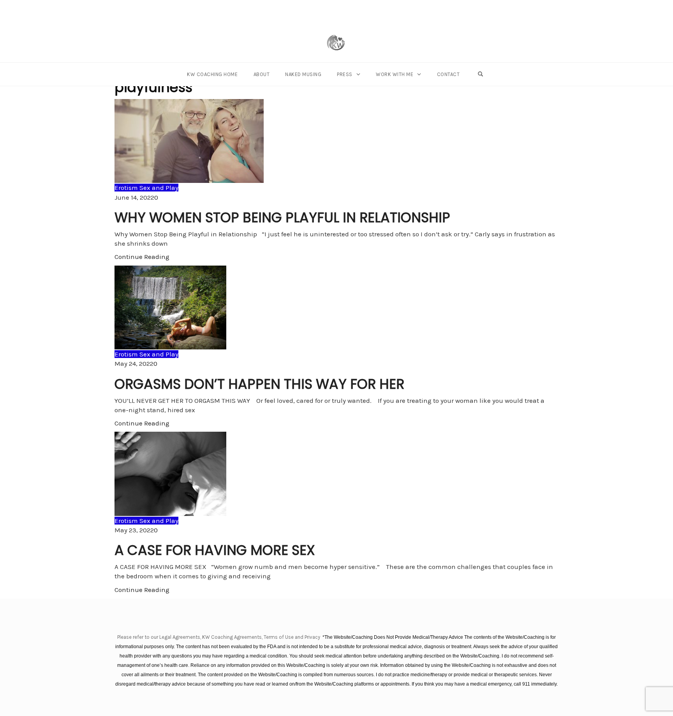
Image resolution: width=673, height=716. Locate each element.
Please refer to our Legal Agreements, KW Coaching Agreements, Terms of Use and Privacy (219, 637)
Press (344, 74)
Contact (448, 74)
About (262, 74)
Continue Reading (142, 257)
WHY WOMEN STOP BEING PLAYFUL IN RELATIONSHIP (282, 217)
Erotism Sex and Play (146, 187)
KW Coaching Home (212, 74)
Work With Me (394, 74)
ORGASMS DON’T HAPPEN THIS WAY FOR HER (259, 383)
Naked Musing (303, 74)
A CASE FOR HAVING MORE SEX (215, 550)
